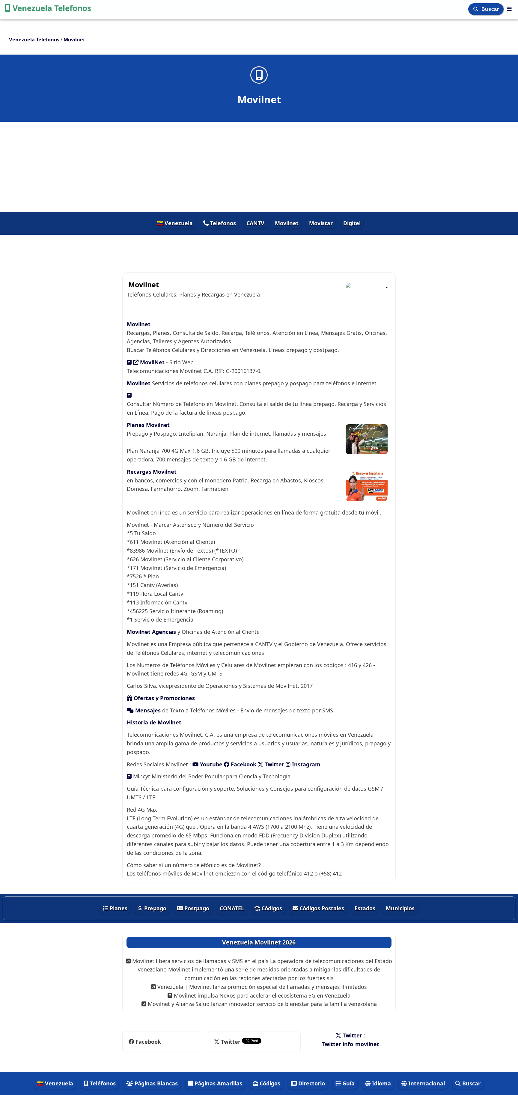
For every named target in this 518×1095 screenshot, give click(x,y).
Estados (365, 908)
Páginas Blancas (155, 1083)
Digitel (352, 223)
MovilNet (152, 362)
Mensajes (148, 710)
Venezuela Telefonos (52, 8)
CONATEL (232, 908)
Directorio (311, 1083)
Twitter (273, 764)
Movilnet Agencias (152, 631)
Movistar (321, 223)
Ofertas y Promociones (163, 698)
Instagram (305, 764)
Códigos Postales (321, 908)
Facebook (242, 764)
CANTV (255, 223)
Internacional (426, 1083)
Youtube (211, 764)
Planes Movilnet (148, 424)
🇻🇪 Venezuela (174, 223)
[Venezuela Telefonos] (509, 8)
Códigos (271, 908)
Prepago (154, 908)
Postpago (196, 908)
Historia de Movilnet (154, 722)
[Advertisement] (259, 167)
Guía (348, 1083)
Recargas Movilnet (152, 471)
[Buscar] (476, 9)
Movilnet (287, 223)
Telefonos (222, 223)
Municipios (400, 908)
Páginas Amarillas (217, 1083)
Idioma (381, 1083)
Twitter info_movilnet (350, 1044)
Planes (117, 908)
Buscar (490, 9)
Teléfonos (102, 1083)
